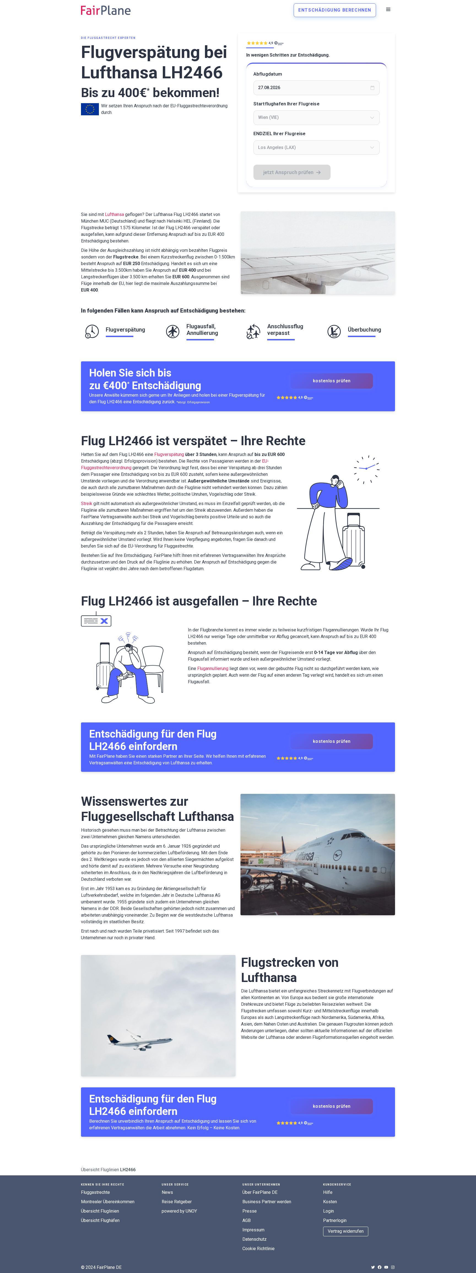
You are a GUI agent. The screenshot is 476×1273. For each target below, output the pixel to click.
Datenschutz (254, 1239)
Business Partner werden (266, 1201)
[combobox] (316, 117)
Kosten (330, 1201)
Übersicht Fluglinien (100, 1169)
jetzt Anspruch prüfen (288, 172)
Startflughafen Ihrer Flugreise (286, 103)
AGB (246, 1220)
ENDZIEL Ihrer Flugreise (279, 133)
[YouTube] (386, 1267)
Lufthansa (114, 214)
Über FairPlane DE (259, 1192)
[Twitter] (373, 1267)
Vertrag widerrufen (346, 1231)
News (167, 1192)
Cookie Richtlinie (258, 1248)
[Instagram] (393, 1267)
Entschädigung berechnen (334, 10)
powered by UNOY (179, 1211)
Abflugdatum (267, 74)
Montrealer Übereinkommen (107, 1201)
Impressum (253, 1229)
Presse (249, 1211)
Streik (86, 503)
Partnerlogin (335, 1220)
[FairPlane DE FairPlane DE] (106, 10)
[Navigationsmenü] (388, 9)
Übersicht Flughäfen (100, 1220)
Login (328, 1211)
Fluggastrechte (95, 1192)
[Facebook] (379, 1267)
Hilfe (327, 1192)
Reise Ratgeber (177, 1201)
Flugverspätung (169, 454)
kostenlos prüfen (332, 380)
